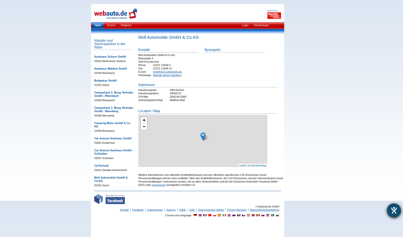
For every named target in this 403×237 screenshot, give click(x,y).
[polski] (214, 215)
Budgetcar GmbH (105, 80)
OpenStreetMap (258, 165)
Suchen (111, 25)
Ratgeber (126, 25)
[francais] (204, 215)
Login (245, 25)
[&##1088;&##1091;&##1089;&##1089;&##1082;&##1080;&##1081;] (233, 215)
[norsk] (253, 215)
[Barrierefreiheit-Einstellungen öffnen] (394, 210)
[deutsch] (195, 215)
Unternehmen (155, 210)
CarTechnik (101, 165)
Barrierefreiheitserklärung (264, 210)
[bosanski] (238, 215)
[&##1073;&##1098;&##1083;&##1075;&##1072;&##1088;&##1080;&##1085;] (277, 215)
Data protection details (211, 210)
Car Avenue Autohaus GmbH (112, 138)
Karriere (171, 210)
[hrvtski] (228, 215)
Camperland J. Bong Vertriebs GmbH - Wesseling (113, 109)
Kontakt (124, 210)
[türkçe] (209, 215)
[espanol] (219, 215)
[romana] (257, 215)
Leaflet (242, 165)
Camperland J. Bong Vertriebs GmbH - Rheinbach (113, 94)
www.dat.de (158, 185)
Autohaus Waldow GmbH (110, 68)
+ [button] (144, 120)
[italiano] (224, 215)
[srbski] (267, 215)
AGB (192, 210)
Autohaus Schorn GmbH (110, 56)
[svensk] (272, 215)
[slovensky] (262, 215)
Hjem (98, 25)
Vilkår (182, 210)
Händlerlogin (261, 25)
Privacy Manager (237, 210)
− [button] (144, 126)
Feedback (138, 210)
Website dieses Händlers (167, 75)
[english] (200, 215)
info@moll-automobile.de (167, 71)
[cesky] (243, 215)
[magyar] (248, 215)
